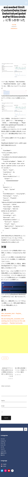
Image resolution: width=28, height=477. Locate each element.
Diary (2, 443)
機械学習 (3, 453)
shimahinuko (14, 28)
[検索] (25, 429)
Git (1, 447)
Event (2, 445)
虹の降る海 (18, 374)
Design (2, 441)
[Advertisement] (14, 44)
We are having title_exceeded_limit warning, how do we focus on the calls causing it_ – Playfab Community (13, 321)
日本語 (4, 466)
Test (2, 449)
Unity (2, 451)
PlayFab (14, 24)
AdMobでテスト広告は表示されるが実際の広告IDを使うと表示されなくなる (7, 372)
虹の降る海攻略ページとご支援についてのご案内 (21, 370)
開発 (2, 455)
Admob (10, 378)
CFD (2, 439)
